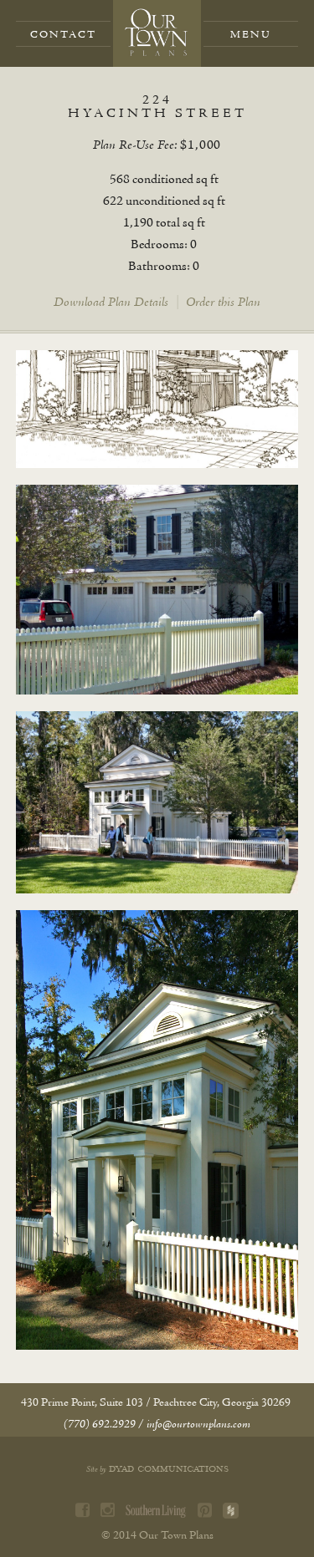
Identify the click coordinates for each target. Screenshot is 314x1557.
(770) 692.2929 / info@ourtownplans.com (157, 1424)
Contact (63, 35)
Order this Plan (223, 302)
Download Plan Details (111, 302)
